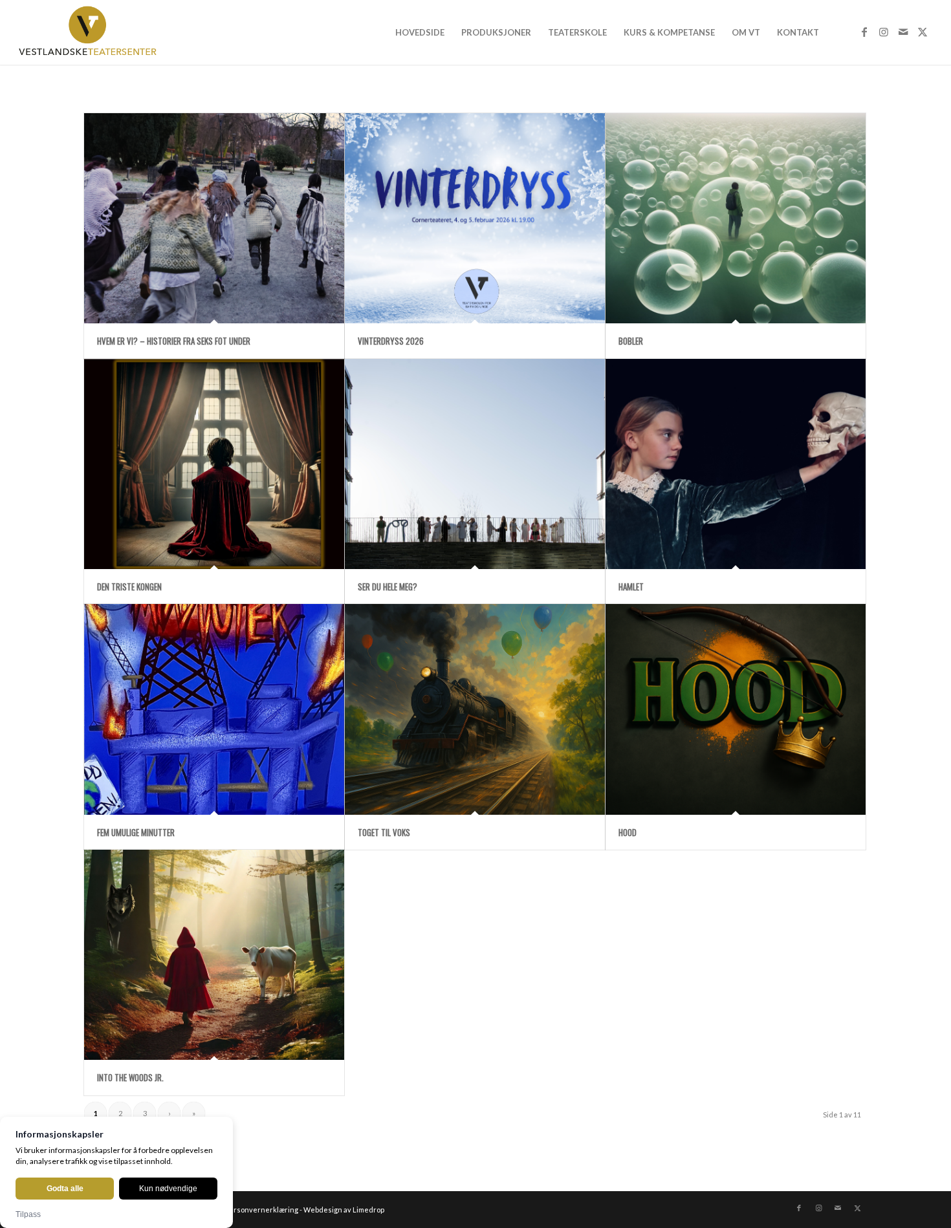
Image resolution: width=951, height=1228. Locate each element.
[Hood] (736, 709)
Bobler (630, 340)
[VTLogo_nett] (91, 32)
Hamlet (631, 586)
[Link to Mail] (903, 31)
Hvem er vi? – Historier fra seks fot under (173, 340)
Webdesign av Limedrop (343, 1209)
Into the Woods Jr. (130, 1077)
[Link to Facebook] (864, 31)
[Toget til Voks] (475, 709)
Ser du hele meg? (387, 586)
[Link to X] (922, 31)
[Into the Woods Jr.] (214, 955)
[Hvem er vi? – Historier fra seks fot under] (214, 218)
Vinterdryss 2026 (391, 340)
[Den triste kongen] (214, 464)
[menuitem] (420, 32)
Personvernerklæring (261, 1209)
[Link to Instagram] (883, 31)
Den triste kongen (129, 586)
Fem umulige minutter (136, 832)
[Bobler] (736, 218)
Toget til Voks (384, 832)
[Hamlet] (736, 464)
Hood (627, 832)
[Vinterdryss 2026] (475, 218)
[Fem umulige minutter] (214, 709)
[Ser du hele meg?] (475, 464)
